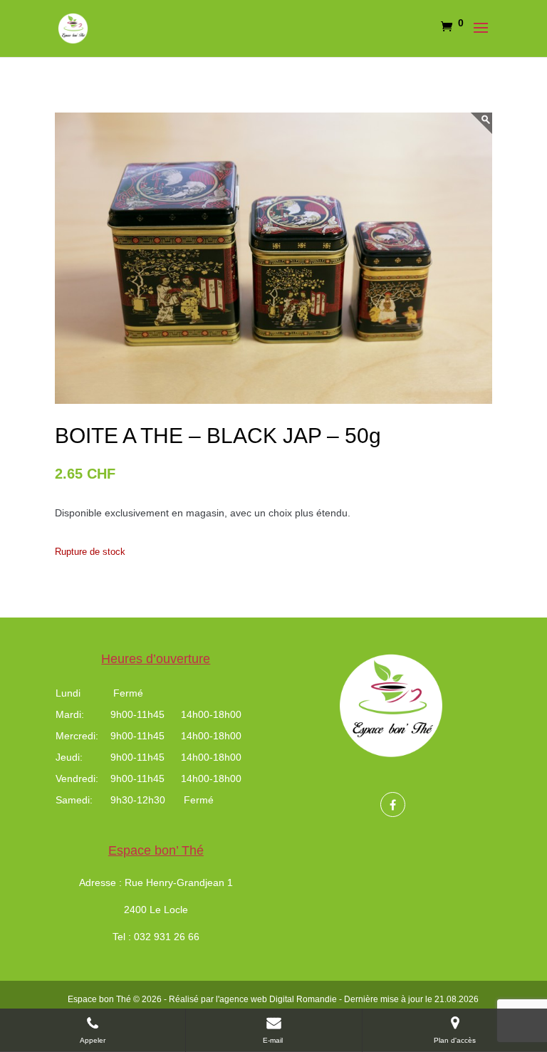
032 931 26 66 (166, 936)
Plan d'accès (455, 1040)
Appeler (92, 1040)
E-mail (274, 1040)
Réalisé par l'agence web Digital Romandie (253, 999)
